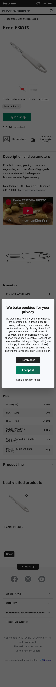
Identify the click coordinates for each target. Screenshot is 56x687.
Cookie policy (43, 350)
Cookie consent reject (28, 379)
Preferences (28, 360)
